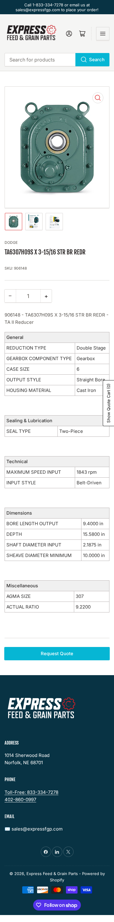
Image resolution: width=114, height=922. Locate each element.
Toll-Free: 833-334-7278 (31, 792)
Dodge (11, 242)
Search (97, 59)
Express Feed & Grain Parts (52, 873)
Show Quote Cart (108, 403)
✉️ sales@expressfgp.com (34, 829)
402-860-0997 (20, 799)
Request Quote (57, 653)
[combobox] (57, 59)
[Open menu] (102, 33)
